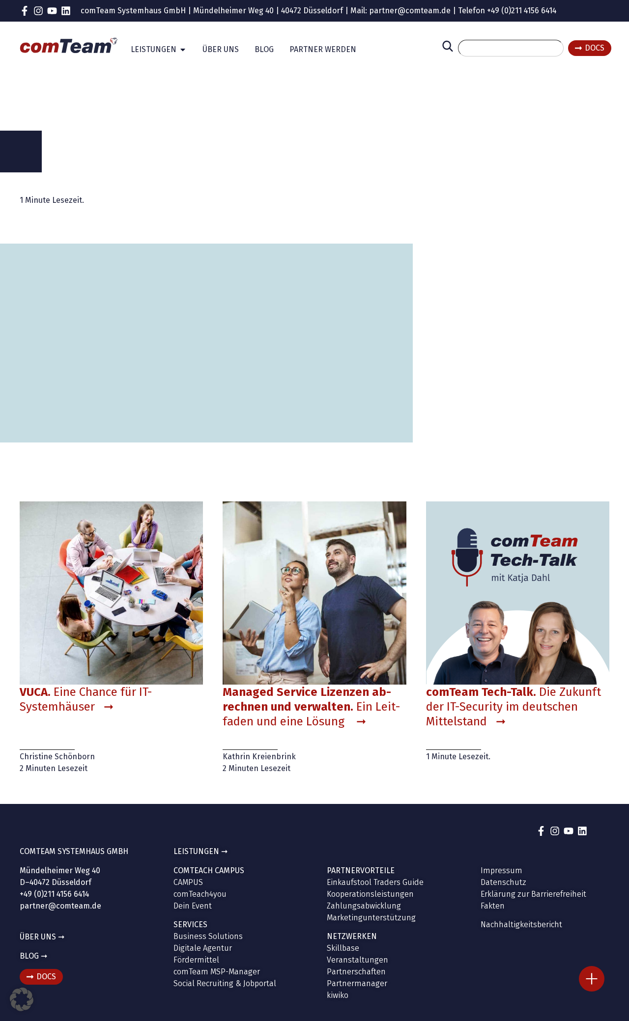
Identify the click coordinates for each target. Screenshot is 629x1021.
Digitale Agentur (202, 948)
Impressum (501, 870)
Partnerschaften (356, 971)
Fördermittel (196, 960)
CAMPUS (188, 882)
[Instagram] (38, 11)
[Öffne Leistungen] (183, 49)
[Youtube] (52, 11)
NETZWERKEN (352, 936)
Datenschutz (503, 882)
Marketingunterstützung (371, 917)
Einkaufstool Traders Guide (375, 882)
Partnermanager (357, 983)
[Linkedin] (66, 11)
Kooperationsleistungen (370, 894)
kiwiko (337, 995)
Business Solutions (208, 936)
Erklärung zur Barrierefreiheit (533, 894)
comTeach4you (200, 894)
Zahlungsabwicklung (364, 906)
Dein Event (192, 906)
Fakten (493, 906)
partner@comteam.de (410, 10)
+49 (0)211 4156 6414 (521, 10)
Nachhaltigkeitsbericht (521, 924)
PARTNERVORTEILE (361, 870)
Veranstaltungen (357, 960)
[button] (21, 999)
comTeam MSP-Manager (216, 971)
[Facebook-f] (24, 11)
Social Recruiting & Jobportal (224, 983)
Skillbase (343, 948)
